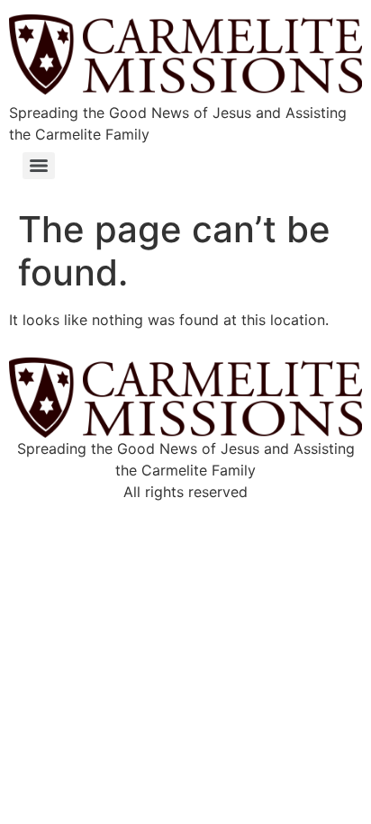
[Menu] (39, 165)
